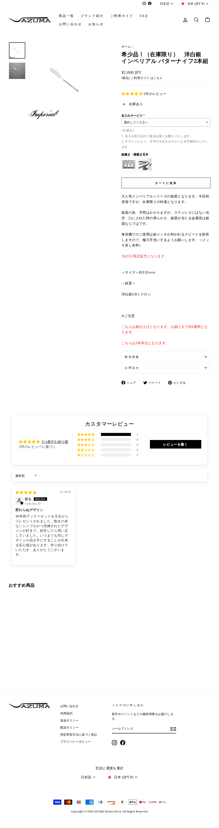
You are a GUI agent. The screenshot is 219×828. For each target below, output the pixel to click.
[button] (132, 93)
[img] (25, 492)
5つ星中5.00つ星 (55, 441)
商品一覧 (66, 15)
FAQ (144, 15)
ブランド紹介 (92, 15)
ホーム (126, 46)
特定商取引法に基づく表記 (78, 734)
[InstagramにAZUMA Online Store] (114, 742)
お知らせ (96, 24)
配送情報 (132, 357)
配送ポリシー (69, 727)
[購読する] (173, 729)
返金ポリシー (69, 720)
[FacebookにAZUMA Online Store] (122, 742)
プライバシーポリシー (75, 741)
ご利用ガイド (121, 15)
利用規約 (66, 713)
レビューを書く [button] (175, 444)
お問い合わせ (70, 24)
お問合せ (132, 368)
